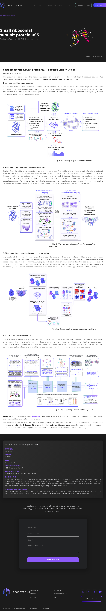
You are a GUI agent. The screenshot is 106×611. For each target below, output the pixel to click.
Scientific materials (60, 593)
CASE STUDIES (58, 590)
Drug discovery (35, 590)
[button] (38, 5)
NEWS (55, 597)
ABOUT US (33, 597)
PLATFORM (33, 593)
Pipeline (48, 5)
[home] (13, 5)
